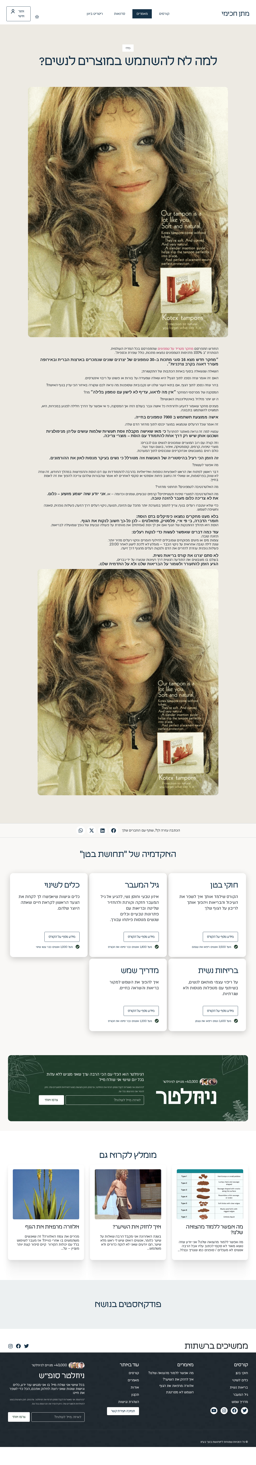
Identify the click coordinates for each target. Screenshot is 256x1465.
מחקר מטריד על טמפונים (175, 348)
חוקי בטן (242, 1373)
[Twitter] (26, 1346)
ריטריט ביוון (95, 13)
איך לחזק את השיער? (137, 1227)
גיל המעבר (240, 1394)
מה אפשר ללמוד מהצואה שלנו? (171, 1373)
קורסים (164, 13)
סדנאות (119, 13)
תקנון (135, 1394)
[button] (113, 830)
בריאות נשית (239, 1387)
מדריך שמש (240, 1402)
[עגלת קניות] (37, 16)
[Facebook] (18, 1346)
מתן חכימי (236, 13)
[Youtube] (213, 1410)
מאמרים (142, 13)
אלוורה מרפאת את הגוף (52, 1227)
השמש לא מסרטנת (179, 1392)
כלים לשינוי (240, 1380)
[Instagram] (10, 1346)
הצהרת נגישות (128, 1402)
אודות (135, 1387)
